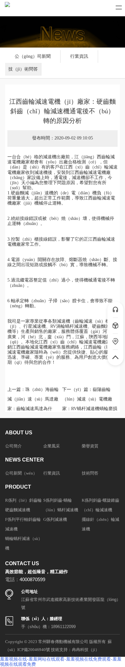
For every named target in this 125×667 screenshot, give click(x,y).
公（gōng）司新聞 (33, 56)
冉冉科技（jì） (85, 649)
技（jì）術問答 (23, 69)
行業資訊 (79, 56)
